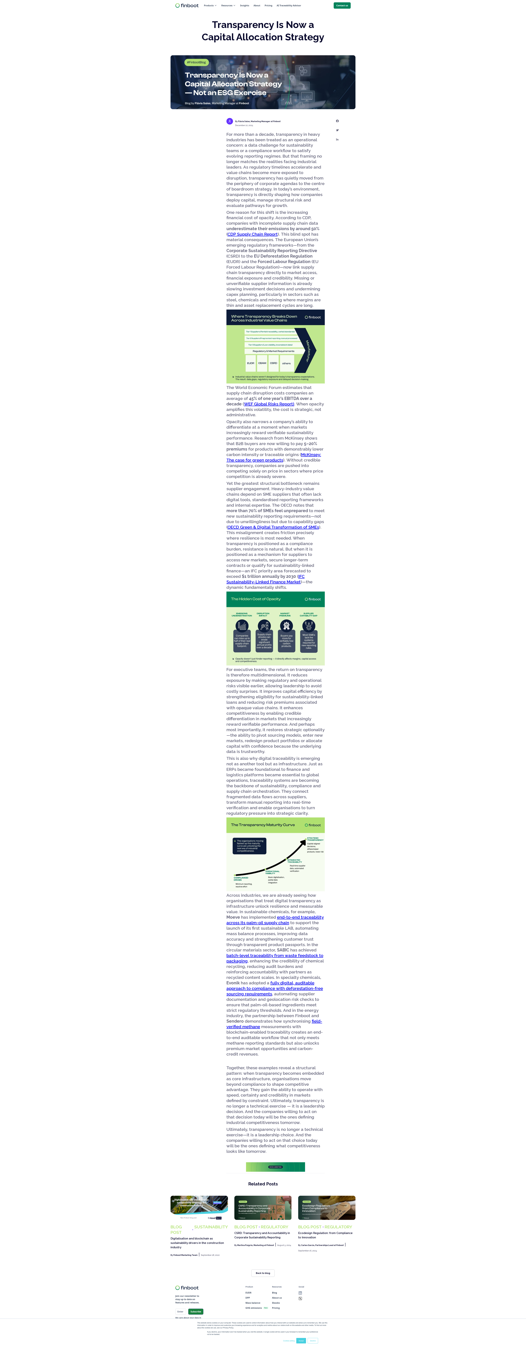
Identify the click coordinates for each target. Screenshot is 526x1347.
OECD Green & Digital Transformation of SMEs (273, 527)
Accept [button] (301, 1340)
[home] (186, 5)
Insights (244, 5)
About (257, 5)
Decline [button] (313, 1340)
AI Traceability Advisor (289, 5)
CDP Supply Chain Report (253, 234)
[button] (210, 5)
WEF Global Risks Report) (269, 403)
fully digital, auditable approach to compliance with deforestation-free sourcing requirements (274, 988)
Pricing (268, 5)
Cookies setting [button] (289, 1340)
